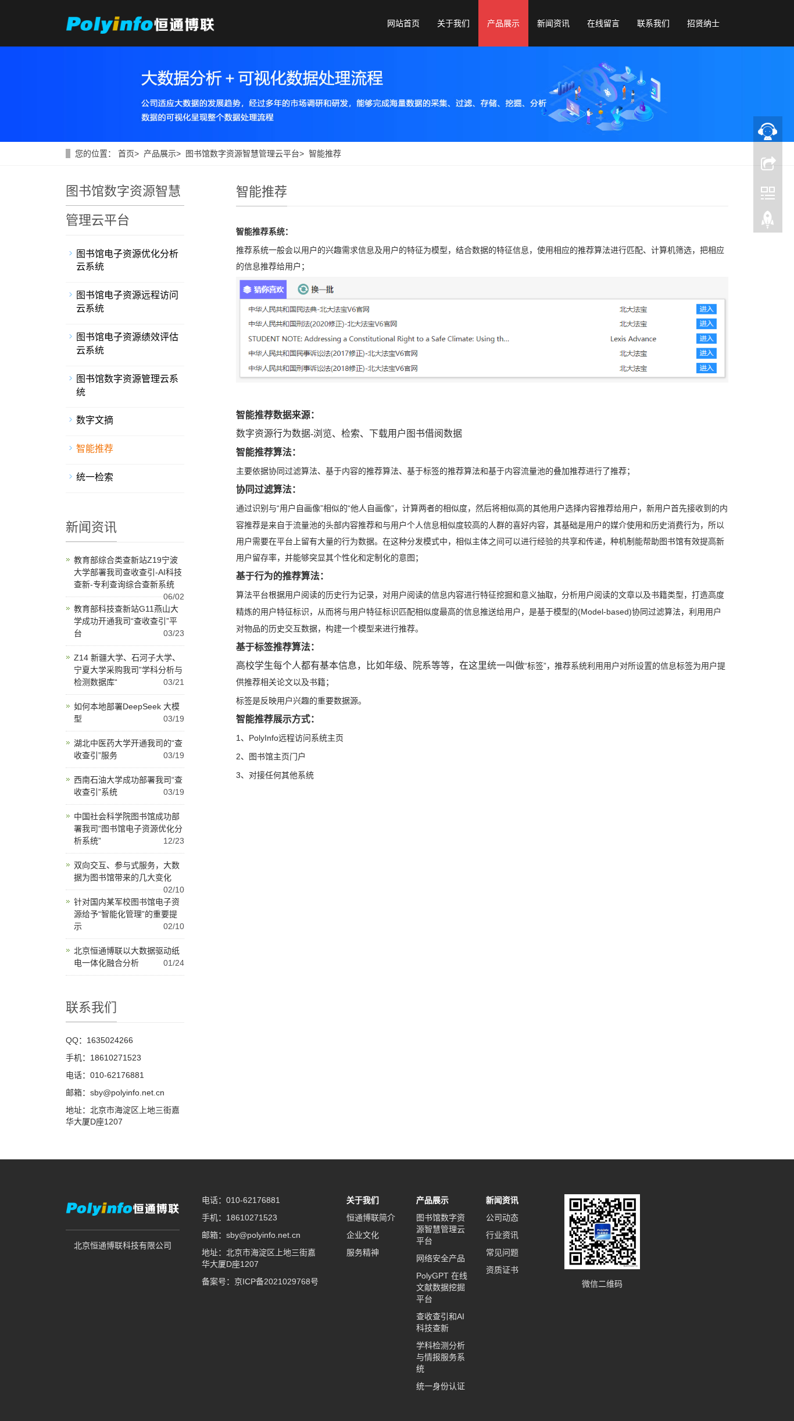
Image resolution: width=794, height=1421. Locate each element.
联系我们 (653, 23)
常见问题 (502, 1252)
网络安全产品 (440, 1258)
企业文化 (362, 1235)
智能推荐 (325, 153)
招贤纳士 (703, 23)
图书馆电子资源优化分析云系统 (127, 260)
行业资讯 (502, 1235)
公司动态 (502, 1217)
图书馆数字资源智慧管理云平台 (242, 153)
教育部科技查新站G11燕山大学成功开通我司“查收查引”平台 (126, 621)
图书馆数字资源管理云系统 (127, 385)
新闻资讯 (553, 23)
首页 (126, 153)
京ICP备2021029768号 (276, 1281)
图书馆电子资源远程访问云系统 (127, 301)
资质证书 (502, 1269)
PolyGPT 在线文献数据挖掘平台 (441, 1287)
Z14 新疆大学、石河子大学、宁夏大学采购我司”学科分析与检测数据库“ (128, 670)
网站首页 (403, 23)
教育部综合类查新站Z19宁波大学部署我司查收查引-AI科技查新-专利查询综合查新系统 (128, 572)
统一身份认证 (440, 1386)
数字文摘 (94, 420)
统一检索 (94, 477)
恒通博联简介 (370, 1217)
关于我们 (453, 23)
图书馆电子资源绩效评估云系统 (127, 343)
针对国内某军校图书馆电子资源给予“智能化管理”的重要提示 (127, 914)
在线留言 (603, 23)
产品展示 (503, 23)
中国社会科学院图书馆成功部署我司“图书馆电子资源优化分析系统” (128, 828)
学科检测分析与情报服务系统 (440, 1357)
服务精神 (362, 1252)
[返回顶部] (767, 222)
